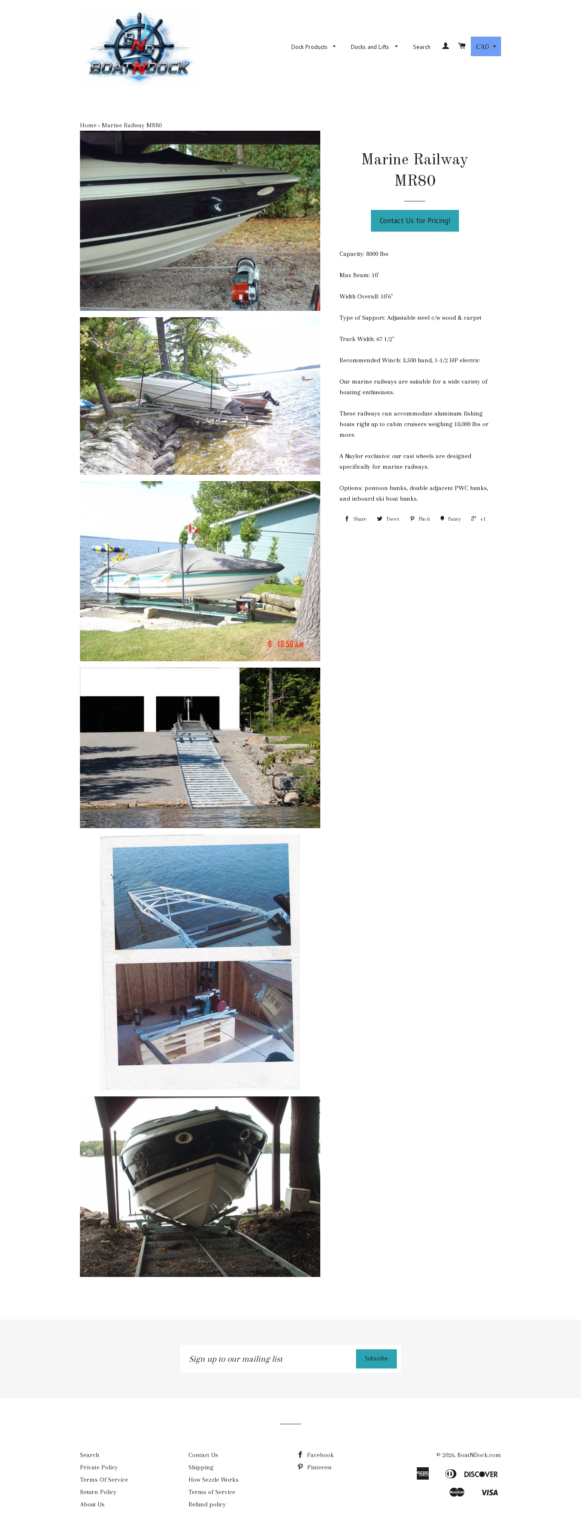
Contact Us (203, 1455)
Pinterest (318, 1467)
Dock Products (310, 47)
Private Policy (99, 1467)
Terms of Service (211, 1492)
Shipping (201, 1467)
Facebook (319, 1455)
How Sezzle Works (213, 1479)
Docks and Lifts (371, 47)
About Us (92, 1504)
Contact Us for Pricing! (415, 220)
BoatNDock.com (479, 1455)
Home (88, 125)
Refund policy (207, 1504)
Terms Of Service (104, 1479)
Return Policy (98, 1492)
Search (421, 47)
